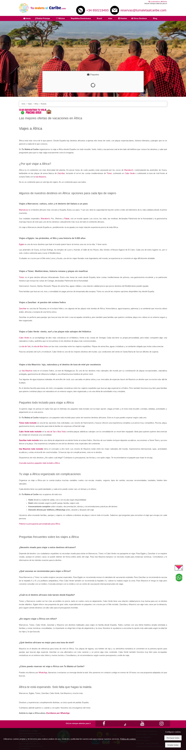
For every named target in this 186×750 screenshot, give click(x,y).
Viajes (30, 104)
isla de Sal (26, 346)
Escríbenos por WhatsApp (58, 713)
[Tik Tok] (123, 724)
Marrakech (128, 170)
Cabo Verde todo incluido (30, 432)
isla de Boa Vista (41, 346)
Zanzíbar (61, 173)
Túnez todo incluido (28, 423)
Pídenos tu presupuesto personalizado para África (39, 524)
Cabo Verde (130, 173)
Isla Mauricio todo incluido (31, 449)
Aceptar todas (173, 745)
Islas (110, 18)
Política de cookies (128, 739)
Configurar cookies (173, 732)
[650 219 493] (179, 577)
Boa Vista (62, 432)
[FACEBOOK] (104, 726)
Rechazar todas (173, 738)
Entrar (164, 2)
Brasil (99, 18)
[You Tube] (142, 726)
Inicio (28, 18)
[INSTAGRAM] (161, 726)
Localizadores (155, 2)
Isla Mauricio (40, 177)
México (61, 18)
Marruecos (23, 210)
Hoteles (123, 18)
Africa (36, 104)
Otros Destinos (140, 18)
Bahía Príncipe (43, 18)
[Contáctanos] (178, 567)
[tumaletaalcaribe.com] (42, 8)
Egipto (21, 244)
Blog (155, 18)
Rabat (66, 219)
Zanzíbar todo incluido (29, 440)
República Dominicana (81, 18)
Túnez (109, 173)
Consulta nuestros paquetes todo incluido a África (39, 463)
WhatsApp (43, 673)
